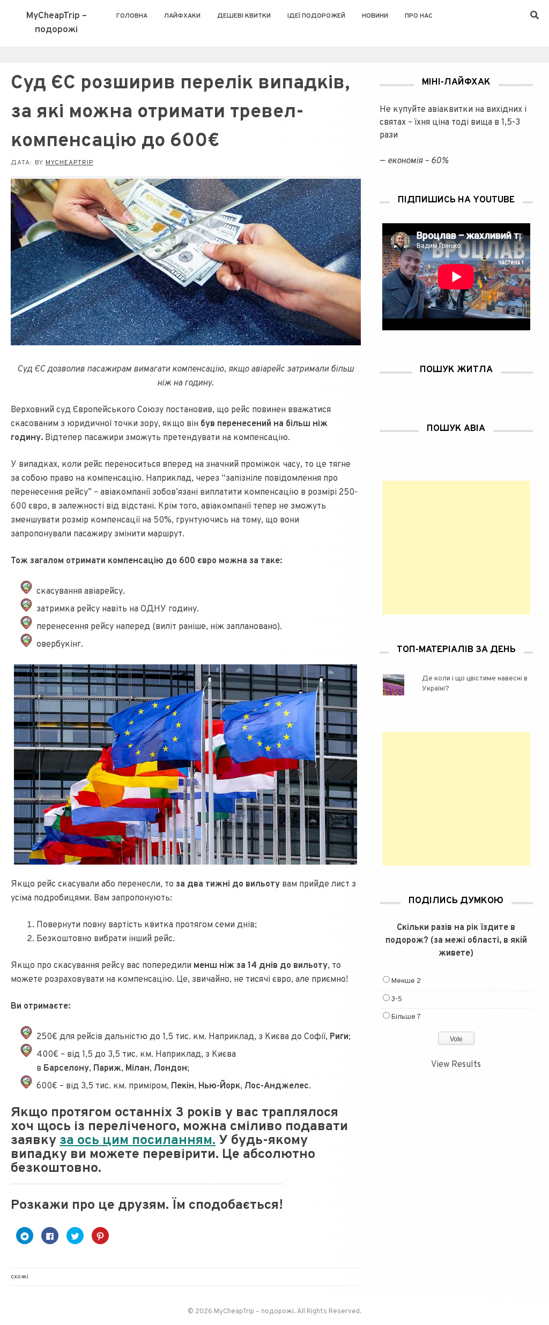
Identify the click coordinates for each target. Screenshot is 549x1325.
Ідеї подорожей (316, 16)
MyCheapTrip (69, 162)
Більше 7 (406, 1017)
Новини (375, 16)
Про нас (419, 16)
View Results (456, 1064)
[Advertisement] (456, 548)
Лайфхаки (182, 16)
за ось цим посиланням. (138, 1140)
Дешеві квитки (244, 16)
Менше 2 (406, 981)
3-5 (396, 999)
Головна (131, 16)
